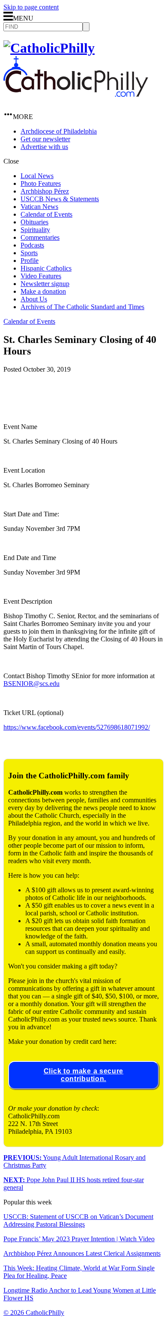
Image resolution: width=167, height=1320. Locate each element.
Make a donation (43, 291)
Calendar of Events (46, 214)
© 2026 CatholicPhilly (33, 1312)
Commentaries (40, 237)
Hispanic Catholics (46, 268)
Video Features (41, 276)
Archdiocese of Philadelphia (59, 131)
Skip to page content (31, 7)
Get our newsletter (45, 139)
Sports (29, 252)
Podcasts (32, 245)
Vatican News (39, 206)
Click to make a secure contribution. (83, 1074)
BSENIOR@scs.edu (31, 683)
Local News (37, 175)
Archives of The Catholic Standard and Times (82, 306)
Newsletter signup (45, 283)
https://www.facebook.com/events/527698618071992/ (76, 727)
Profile (30, 260)
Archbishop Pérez (45, 191)
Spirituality (35, 229)
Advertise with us (44, 146)
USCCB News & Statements (60, 199)
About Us (34, 299)
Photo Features (41, 183)
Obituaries (34, 222)
